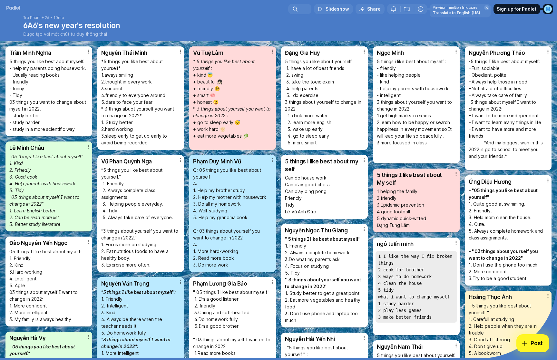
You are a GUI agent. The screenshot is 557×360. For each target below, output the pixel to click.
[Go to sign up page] (548, 9)
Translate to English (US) (456, 12)
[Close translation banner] (486, 7)
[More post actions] (88, 51)
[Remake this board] (407, 9)
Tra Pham (32, 17)
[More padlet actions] (420, 9)
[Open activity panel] (393, 9)
